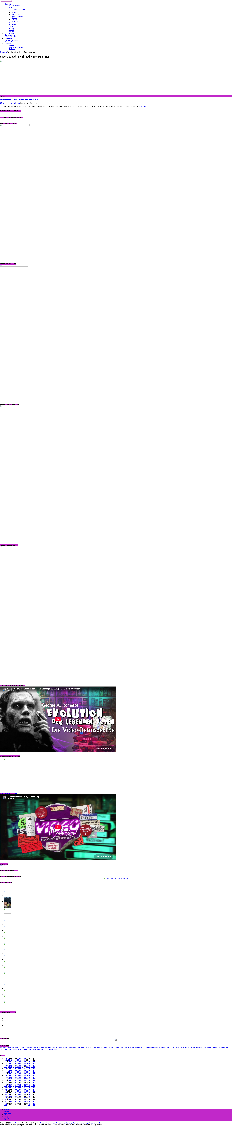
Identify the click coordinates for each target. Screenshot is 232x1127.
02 (11, 1060)
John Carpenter (109, 1047)
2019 (5, 1070)
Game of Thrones (62, 1047)
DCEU (55, 1047)
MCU (133, 1047)
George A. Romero (71, 1047)
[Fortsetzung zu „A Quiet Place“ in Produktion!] (7, 1006)
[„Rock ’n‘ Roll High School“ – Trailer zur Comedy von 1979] (7, 1000)
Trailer (9, 1049)
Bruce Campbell (33, 1047)
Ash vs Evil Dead (20, 1047)
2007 (5, 1091)
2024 (5, 1062)
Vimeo (6, 1114)
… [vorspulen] (144, 106)
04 (16, 1060)
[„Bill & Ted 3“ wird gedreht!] (7, 890)
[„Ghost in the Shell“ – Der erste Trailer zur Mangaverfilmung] (7, 936)
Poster (152, 1047)
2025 (5, 1060)
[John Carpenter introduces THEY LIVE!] (7, 896)
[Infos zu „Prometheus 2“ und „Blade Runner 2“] (7, 971)
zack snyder (47, 1049)
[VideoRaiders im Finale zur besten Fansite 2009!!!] (7, 948)
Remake (156, 1047)
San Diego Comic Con (174, 1047)
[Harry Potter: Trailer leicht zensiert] (7, 954)
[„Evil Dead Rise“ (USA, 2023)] (7, 942)
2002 (5, 1100)
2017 (5, 1074)
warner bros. (40, 1049)
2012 (5, 1082)
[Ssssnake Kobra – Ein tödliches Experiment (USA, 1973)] (30, 94)
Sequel (182, 1047)
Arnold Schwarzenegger (9, 1047)
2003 (5, 1098)
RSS (5, 1120)
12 (34, 1062)
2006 (5, 1093)
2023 (5, 1063)
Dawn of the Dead (49, 1047)
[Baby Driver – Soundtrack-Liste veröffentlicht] (7, 959)
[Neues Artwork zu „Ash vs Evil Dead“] (7, 913)
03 (13, 1058)
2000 (5, 1103)
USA (33, 1049)
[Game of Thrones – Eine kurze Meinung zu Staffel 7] (7, 901)
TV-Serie (23, 1049)
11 (32, 1062)
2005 (5, 1094)
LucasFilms (116, 1047)
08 (25, 1058)
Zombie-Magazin (54, 1049)
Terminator (224, 1047)
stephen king (199, 1047)
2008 (5, 1089)
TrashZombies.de (16, 1049)
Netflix (148, 1047)
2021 (5, 1067)
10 (29, 1060)
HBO (91, 1047)
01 (9, 1060)
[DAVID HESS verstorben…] (7, 977)
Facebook (7, 1109)
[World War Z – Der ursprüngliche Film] (7, 988)
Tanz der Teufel (216, 1047)
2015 (5, 1077)
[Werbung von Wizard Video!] (7, 919)
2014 (5, 1079)
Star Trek (187, 1047)
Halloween (87, 1047)
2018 (5, 1072)
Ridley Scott (165, 1047)
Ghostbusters (80, 1047)
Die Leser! (12, 49)
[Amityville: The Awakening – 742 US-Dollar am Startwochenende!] (7, 925)
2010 (5, 1086)
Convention (41, 1047)
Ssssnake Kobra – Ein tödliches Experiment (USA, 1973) (19, 100)
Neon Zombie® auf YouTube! (8, 793)
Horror (94, 1047)
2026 (5, 1058)
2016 (5, 1075)
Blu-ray (27, 1047)
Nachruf (137, 1047)
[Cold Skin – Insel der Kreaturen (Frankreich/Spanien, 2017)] (7, 994)
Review (160, 1047)
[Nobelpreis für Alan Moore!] (7, 907)
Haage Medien (15, 1123)
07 (22, 1058)
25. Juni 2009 (4, 103)
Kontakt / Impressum (47, 1123)
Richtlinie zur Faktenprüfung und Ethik (86, 1123)
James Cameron (101, 1047)
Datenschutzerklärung (64, 1123)
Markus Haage (15, 103)
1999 (5, 1105)
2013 (5, 1081)
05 (18, 1060)
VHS (35, 1049)
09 (27, 1062)
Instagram (7, 1113)
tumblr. (6, 1118)
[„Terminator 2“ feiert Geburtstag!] (7, 965)
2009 (5, 1087)
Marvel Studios (127, 1047)
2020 (5, 1068)
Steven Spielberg (207, 1047)
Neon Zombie (142, 1047)
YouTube (7, 1111)
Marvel (121, 1047)
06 (20, 1058)
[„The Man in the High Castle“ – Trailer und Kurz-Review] (7, 983)
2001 (5, 1101)
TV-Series (28, 1049)
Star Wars (192, 1047)
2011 (5, 1084)
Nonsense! (15, 21)
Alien (1, 1047)
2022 (5, 1065)
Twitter (6, 1116)
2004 (5, 1096)
